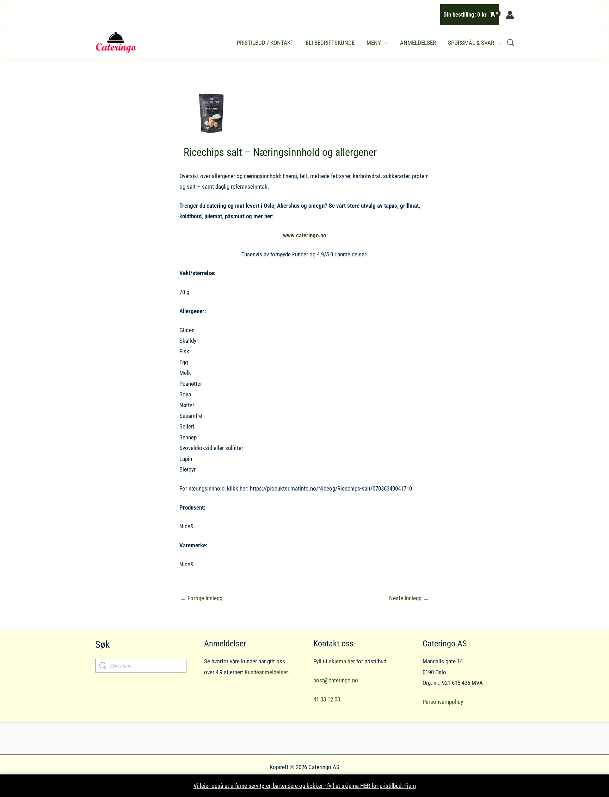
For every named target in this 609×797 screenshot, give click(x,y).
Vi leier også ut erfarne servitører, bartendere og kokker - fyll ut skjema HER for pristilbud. (298, 785)
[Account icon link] (510, 15)
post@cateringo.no (335, 680)
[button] (384, 42)
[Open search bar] (510, 42)
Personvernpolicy (443, 701)
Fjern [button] (410, 785)
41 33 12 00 (326, 699)
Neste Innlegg (409, 598)
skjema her (342, 661)
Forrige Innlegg (201, 598)
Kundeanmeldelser (266, 672)
